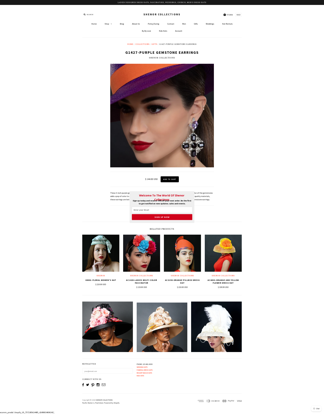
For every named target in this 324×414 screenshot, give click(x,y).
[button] (161, 197)
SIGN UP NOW (162, 217)
